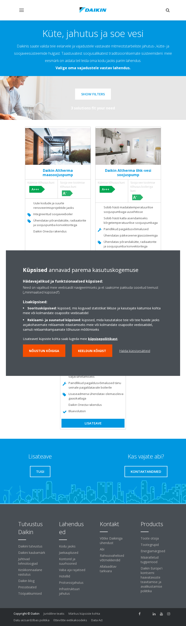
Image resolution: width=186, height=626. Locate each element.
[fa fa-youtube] (161, 614)
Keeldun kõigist (92, 351)
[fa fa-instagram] (168, 614)
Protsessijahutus (71, 582)
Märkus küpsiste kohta (84, 613)
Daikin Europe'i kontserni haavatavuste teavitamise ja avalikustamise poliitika (151, 579)
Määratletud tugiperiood (150, 559)
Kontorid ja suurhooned (68, 561)
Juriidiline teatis (54, 613)
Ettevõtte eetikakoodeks (70, 620)
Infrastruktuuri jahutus (69, 591)
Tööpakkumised (30, 593)
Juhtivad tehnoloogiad (28, 561)
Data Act (97, 620)
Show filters (93, 94)
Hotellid (64, 576)
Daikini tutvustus (30, 546)
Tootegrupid (150, 544)
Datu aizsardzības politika (31, 620)
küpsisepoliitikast (102, 339)
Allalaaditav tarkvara (108, 568)
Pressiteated (27, 587)
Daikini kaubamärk (31, 552)
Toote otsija (150, 538)
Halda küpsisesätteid (134, 351)
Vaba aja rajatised (72, 570)
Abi (102, 549)
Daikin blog (26, 581)
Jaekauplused (68, 552)
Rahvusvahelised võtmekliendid (112, 557)
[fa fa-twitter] (147, 614)
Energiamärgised (153, 551)
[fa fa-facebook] (139, 614)
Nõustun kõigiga (44, 351)
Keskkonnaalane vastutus (30, 572)
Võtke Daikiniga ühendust (111, 540)
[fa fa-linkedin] (154, 614)
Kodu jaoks (67, 546)
